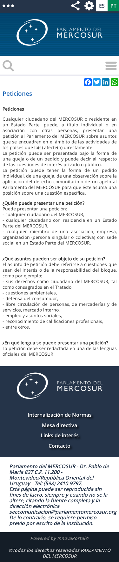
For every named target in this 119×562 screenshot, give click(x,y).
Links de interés (60, 435)
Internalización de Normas (60, 414)
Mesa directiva (59, 425)
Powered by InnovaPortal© (59, 538)
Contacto (59, 445)
